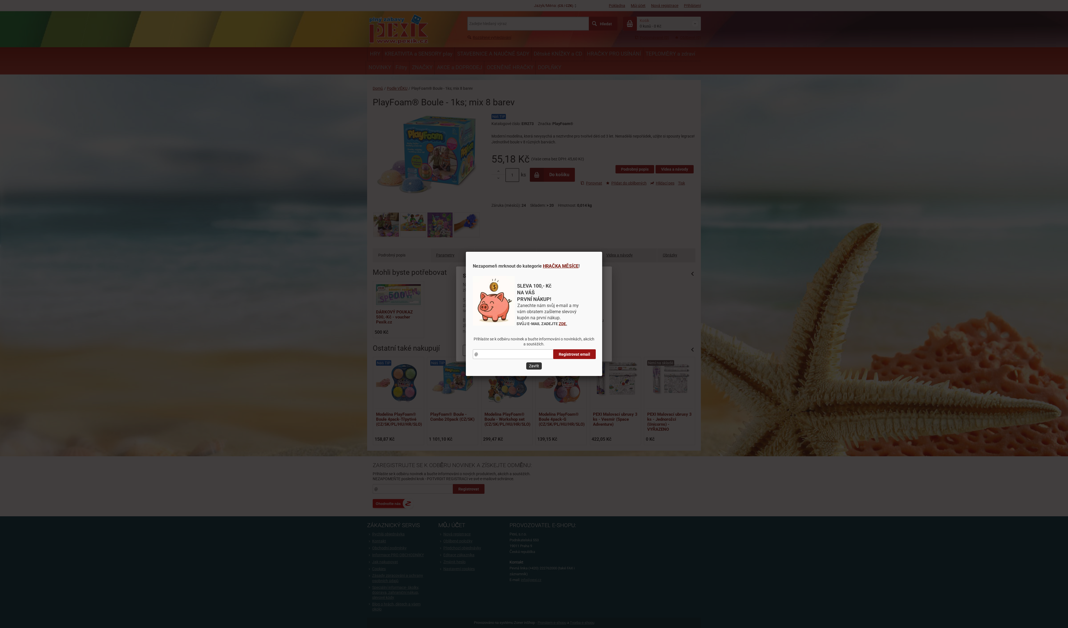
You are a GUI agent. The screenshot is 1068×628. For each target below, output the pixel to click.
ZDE (562, 324)
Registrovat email (574, 354)
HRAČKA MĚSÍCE (560, 266)
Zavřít (534, 366)
